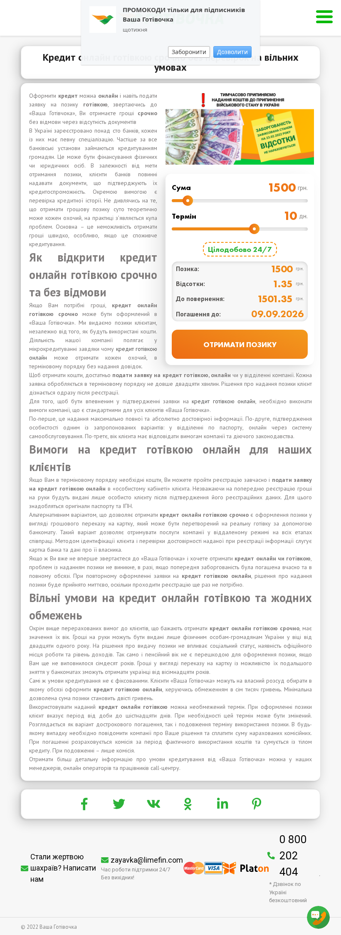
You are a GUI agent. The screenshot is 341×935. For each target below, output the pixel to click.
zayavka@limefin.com (147, 860)
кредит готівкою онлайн (223, 401)
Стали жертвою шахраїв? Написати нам (63, 867)
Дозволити (232, 52)
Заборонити (189, 52)
